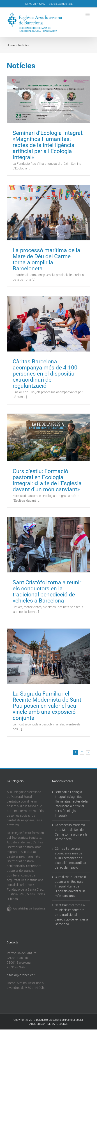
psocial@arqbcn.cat (61, 3)
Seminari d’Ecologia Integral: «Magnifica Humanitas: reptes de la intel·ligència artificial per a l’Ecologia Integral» (48, 145)
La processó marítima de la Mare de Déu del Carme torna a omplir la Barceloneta (46, 259)
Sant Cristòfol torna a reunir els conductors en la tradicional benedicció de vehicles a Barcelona (47, 591)
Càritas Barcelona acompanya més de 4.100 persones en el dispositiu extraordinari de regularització (45, 373)
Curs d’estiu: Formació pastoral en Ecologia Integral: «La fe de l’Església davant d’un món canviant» (47, 480)
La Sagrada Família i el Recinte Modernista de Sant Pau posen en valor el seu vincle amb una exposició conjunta (47, 705)
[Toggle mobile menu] (87, 14)
